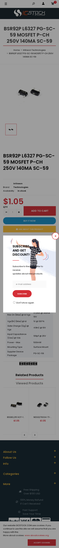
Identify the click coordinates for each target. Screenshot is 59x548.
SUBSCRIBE (22, 293)
